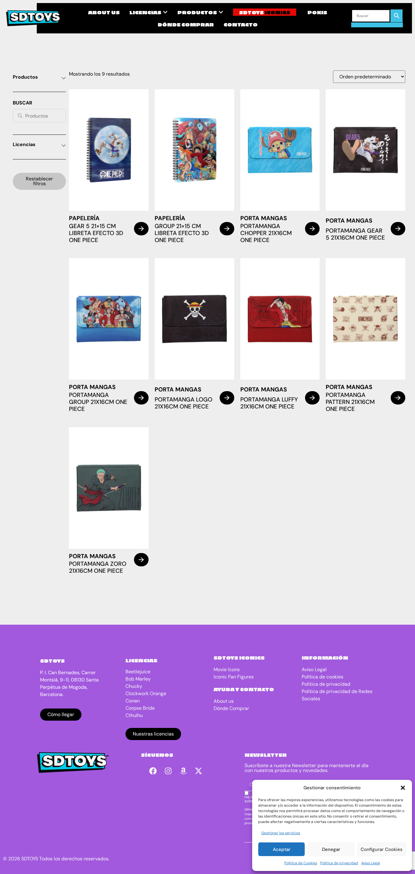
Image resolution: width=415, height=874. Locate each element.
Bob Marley (138, 679)
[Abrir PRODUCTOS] (220, 12)
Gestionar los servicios (280, 833)
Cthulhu (134, 715)
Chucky (133, 686)
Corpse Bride (140, 708)
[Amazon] (183, 770)
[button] (403, 788)
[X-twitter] (198, 770)
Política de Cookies (300, 863)
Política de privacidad (339, 863)
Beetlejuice (137, 671)
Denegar (331, 849)
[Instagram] (168, 770)
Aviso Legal (370, 863)
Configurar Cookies (382, 849)
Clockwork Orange (145, 693)
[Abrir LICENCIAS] (165, 12)
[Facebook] (153, 770)
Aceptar (281, 849)
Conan (132, 701)
